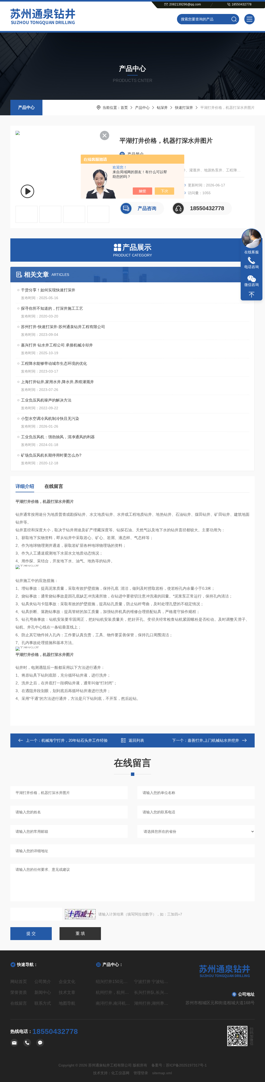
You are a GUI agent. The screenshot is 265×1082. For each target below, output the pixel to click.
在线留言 (54, 486)
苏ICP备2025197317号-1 (186, 1065)
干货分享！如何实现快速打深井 (48, 290)
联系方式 (42, 1003)
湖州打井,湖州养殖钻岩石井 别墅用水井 (151, 1003)
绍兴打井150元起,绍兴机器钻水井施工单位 (113, 981)
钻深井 (162, 107)
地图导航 (67, 1003)
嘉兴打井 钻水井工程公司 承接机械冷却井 (57, 345)
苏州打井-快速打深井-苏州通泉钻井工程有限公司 (63, 326)
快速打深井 (184, 107)
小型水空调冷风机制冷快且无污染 (50, 418)
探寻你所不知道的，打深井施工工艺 (52, 308)
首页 (124, 107)
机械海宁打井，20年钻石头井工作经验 (74, 740)
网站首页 (18, 981)
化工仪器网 (120, 1073)
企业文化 (67, 981)
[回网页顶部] (251, 295)
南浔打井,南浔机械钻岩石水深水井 (113, 1003)
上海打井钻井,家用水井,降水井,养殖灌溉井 (57, 382)
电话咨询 (251, 267)
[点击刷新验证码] (80, 914)
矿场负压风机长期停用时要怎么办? (51, 455)
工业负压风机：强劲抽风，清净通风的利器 (58, 437)
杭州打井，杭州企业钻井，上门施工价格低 (113, 992)
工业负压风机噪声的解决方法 (46, 400)
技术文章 (67, 992)
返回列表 (136, 740)
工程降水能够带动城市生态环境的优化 (54, 363)
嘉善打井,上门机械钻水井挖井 (213, 740)
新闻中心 (42, 992)
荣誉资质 (18, 992)
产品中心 (26, 107)
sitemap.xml (162, 1073)
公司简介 (42, 981)
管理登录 (141, 1073)
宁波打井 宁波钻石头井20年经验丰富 (151, 981)
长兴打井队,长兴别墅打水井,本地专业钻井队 (151, 992)
